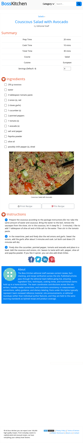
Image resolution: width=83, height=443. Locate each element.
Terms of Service (73, 431)
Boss (14, 3)
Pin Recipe (58, 206)
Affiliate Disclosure (57, 433)
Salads (41, 16)
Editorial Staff (34, 269)
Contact (76, 433)
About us (69, 433)
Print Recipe (26, 206)
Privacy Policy (61, 431)
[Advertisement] (41, 334)
